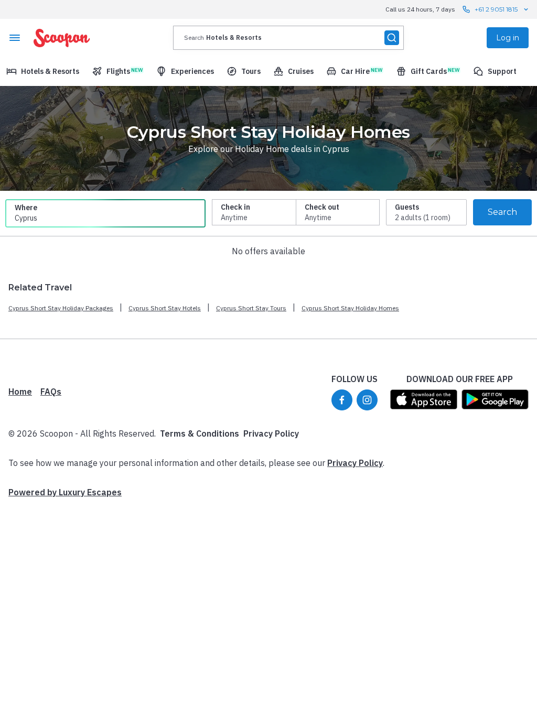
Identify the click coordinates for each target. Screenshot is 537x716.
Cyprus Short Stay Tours (251, 308)
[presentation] (288, 37)
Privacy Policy (271, 433)
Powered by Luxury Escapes (65, 492)
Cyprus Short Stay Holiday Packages (60, 308)
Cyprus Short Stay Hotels (164, 308)
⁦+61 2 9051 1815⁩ (496, 9)
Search (502, 212)
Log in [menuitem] (507, 37)
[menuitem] (42, 71)
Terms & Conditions (199, 433)
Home (20, 391)
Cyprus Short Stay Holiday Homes (350, 308)
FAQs (50, 391)
